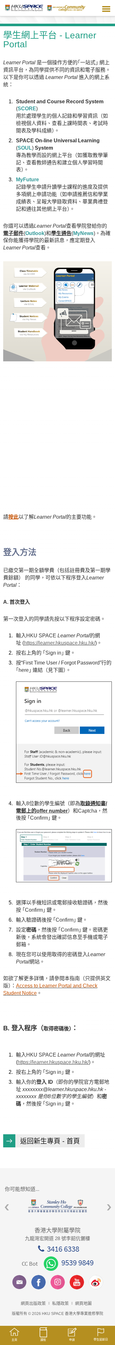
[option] (57, 1206)
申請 (72, 1339)
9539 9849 (77, 1262)
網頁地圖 (83, 1303)
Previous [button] (7, 1207)
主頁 (14, 1339)
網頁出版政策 (33, 1303)
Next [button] (109, 1207)
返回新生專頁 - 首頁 (50, 1140)
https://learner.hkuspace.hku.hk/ (59, 643)
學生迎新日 (101, 1339)
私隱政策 (60, 1303)
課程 (43, 1339)
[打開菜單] (106, 8)
